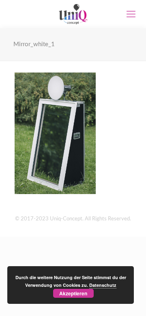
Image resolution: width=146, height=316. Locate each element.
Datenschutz (102, 285)
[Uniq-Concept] (73, 14)
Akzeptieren (73, 293)
